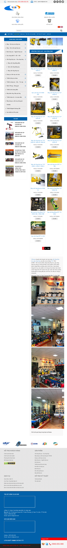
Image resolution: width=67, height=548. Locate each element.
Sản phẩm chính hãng (17, 17)
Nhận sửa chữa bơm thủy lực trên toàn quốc (14, 483)
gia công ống (37, 261)
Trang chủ (32, 47)
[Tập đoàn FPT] (18, 443)
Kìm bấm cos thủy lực (39, 466)
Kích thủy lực (37, 462)
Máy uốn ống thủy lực (13, 70)
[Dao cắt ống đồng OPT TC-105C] (54, 204)
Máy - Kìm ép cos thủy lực (13, 44)
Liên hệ (49, 34)
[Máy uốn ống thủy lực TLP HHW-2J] (38, 60)
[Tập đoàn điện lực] (7, 443)
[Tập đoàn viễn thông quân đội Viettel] (29, 443)
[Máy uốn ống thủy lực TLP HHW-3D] (54, 108)
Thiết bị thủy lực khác (12, 78)
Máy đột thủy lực (38, 473)
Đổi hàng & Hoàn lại (8, 460)
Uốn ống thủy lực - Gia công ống (15, 59)
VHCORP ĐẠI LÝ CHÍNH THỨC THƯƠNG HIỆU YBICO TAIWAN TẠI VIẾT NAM (20, 169)
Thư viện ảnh (38, 481)
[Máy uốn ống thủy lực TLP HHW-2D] (54, 132)
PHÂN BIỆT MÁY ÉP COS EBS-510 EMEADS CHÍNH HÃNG (20, 134)
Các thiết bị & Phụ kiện (12, 112)
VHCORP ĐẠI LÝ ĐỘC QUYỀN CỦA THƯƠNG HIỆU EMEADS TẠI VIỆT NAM (20, 153)
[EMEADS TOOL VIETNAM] (52, 443)
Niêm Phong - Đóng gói (13, 85)
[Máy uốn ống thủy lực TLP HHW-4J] (54, 84)
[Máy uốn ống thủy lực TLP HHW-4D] (38, 108)
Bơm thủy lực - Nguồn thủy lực (14, 51)
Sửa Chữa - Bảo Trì (8, 479)
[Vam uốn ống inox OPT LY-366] (54, 156)
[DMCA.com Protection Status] (9, 463)
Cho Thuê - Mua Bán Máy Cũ (10, 481)
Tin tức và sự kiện (30, 34)
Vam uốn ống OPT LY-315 (38, 236)
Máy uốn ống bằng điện (14, 63)
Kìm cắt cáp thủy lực (39, 470)
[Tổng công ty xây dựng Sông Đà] (40, 443)
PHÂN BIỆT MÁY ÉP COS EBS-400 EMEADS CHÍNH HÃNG (20, 145)
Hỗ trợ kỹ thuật (41, 34)
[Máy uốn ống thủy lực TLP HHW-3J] (54, 60)
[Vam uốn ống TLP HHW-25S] (38, 84)
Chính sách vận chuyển (9, 455)
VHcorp (33, 259)
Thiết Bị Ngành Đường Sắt (13, 108)
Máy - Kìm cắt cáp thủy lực (13, 48)
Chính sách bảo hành (9, 453)
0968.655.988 (57, 544)
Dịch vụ (22, 34)
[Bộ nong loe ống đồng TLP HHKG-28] (54, 180)
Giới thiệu (10, 34)
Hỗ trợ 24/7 (49, 24)
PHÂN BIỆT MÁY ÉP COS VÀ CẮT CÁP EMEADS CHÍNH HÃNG (20, 161)
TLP (52, 261)
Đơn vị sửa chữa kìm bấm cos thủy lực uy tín (14, 487)
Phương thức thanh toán (9, 458)
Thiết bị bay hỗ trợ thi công (40, 464)
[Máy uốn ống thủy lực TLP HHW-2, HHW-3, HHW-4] (38, 156)
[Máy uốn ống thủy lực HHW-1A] (38, 180)
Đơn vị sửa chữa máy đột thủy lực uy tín (13, 485)
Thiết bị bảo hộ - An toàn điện (14, 97)
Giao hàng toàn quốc (17, 24)
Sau (48, 248)
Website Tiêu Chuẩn (49, 17)
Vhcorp (49, 432)
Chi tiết (38, 75)
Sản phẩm (16, 34)
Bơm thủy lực (38, 468)
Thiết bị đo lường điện (12, 89)
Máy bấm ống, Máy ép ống (14, 93)
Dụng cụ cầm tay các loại (13, 74)
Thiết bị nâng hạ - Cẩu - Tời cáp (15, 82)
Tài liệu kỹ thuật (38, 479)
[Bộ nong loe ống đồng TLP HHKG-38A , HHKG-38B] (38, 204)
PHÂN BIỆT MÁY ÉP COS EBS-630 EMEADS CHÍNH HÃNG (20, 124)
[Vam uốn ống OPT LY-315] (38, 227)
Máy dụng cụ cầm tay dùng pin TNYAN (43, 455)
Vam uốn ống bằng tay (14, 67)
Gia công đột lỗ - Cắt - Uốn (14, 55)
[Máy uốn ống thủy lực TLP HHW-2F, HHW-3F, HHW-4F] (38, 132)
